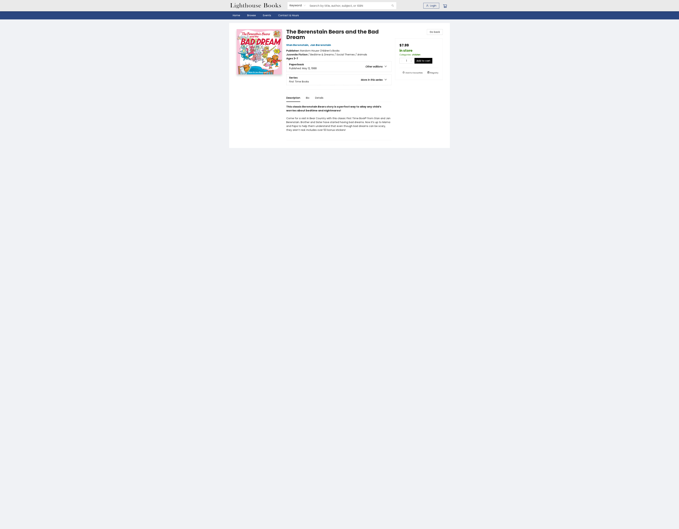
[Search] (392, 5)
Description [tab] (293, 98)
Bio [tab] (307, 98)
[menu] (339, 15)
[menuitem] (236, 15)
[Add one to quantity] (411, 61)
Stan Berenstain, (298, 45)
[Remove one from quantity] (402, 61)
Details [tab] (319, 98)
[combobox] (298, 5)
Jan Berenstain (320, 45)
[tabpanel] (338, 122)
